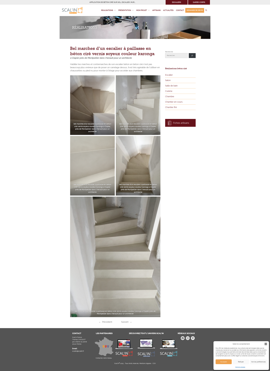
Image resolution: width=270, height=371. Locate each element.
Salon (168, 80)
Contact (180, 10)
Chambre (169, 96)
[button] (266, 344)
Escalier (169, 75)
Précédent (107, 322)
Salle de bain (171, 85)
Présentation (124, 10)
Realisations (107, 10)
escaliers (176, 2)
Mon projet (141, 10)
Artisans (156, 10)
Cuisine (168, 91)
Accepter (223, 362)
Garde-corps (199, 2)
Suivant (124, 322)
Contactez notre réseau (104, 358)
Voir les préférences (258, 362)
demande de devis (195, 10)
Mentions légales (240, 367)
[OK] (192, 55)
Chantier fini (171, 107)
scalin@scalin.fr (78, 351)
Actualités (168, 10)
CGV (154, 363)
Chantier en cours (174, 102)
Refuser (241, 362)
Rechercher (169, 52)
